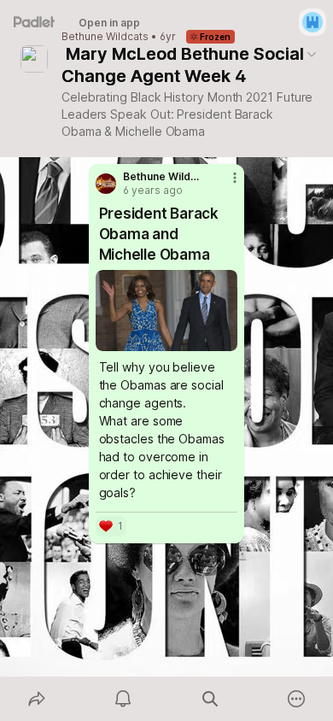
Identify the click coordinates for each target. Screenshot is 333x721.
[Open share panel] (36, 699)
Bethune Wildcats (105, 37)
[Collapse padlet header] (312, 54)
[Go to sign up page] (312, 22)
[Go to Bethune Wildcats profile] (106, 183)
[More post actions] (223, 184)
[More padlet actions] (297, 699)
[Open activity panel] (124, 699)
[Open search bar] (210, 699)
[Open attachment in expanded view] (167, 310)
